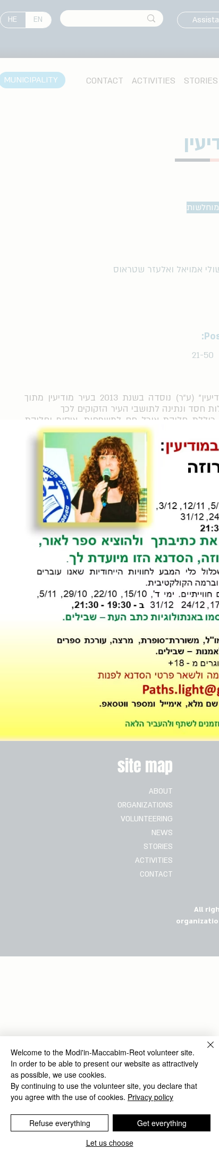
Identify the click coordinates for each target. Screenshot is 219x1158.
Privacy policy (150, 1097)
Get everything (162, 1123)
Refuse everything (59, 1123)
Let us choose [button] (109, 1142)
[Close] (204, 1051)
